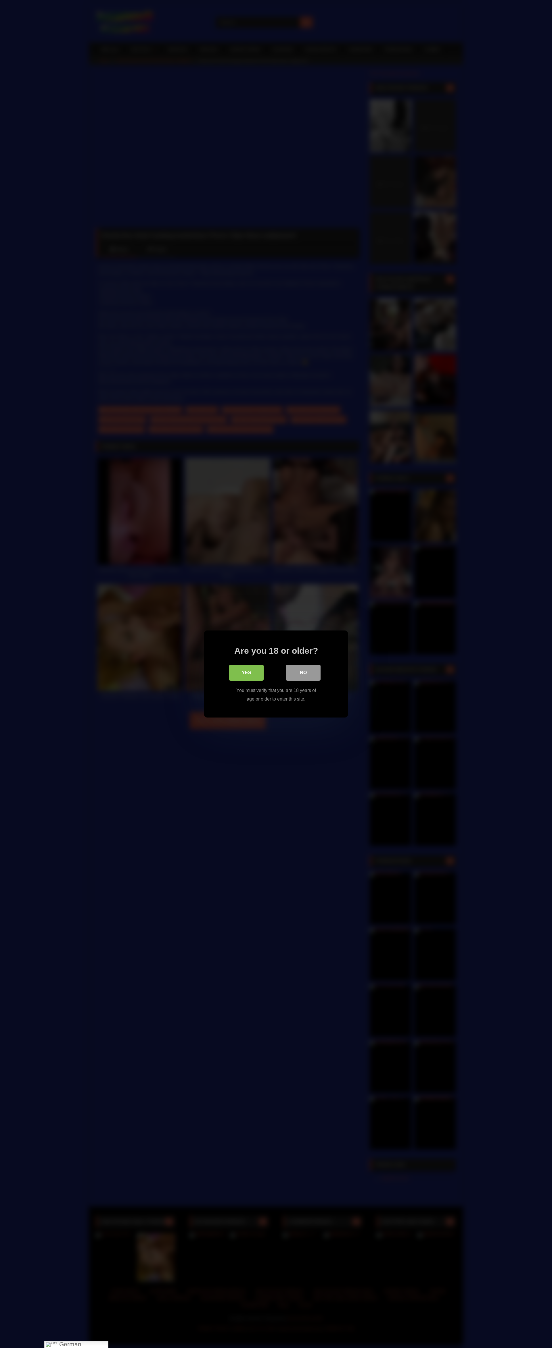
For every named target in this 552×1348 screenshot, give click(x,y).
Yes (246, 672)
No (303, 672)
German (69, 1344)
